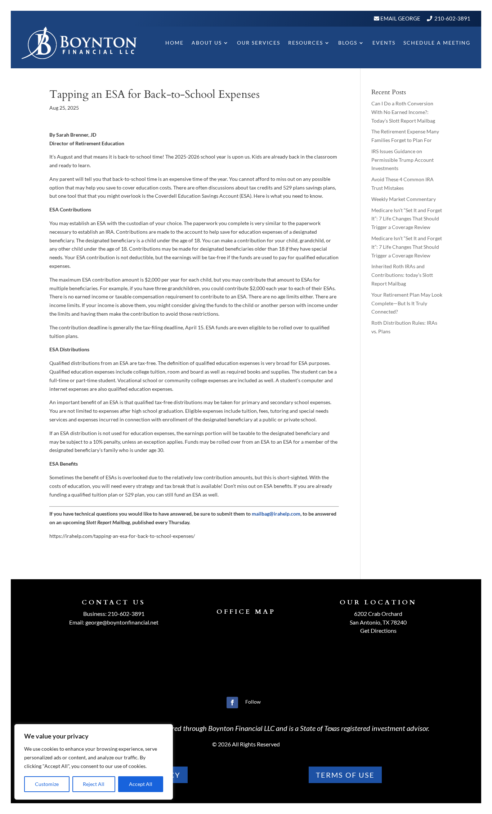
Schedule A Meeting (436, 43)
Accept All (140, 784)
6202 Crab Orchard (378, 613)
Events (383, 43)
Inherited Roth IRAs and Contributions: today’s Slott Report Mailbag (402, 275)
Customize (47, 784)
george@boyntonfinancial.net (121, 622)
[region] (93, 762)
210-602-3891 (452, 18)
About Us (207, 43)
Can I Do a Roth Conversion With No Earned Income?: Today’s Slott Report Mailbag (403, 112)
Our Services (258, 43)
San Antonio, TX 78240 (378, 622)
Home (174, 43)
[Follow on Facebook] (232, 702)
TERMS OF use (345, 774)
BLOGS (347, 43)
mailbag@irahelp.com (276, 514)
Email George (399, 18)
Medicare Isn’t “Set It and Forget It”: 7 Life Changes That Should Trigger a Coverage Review (406, 218)
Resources (305, 43)
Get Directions (378, 630)
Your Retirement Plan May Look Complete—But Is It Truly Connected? (406, 303)
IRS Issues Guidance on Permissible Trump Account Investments (402, 160)
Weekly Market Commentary (403, 199)
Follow (253, 702)
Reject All (93, 784)
